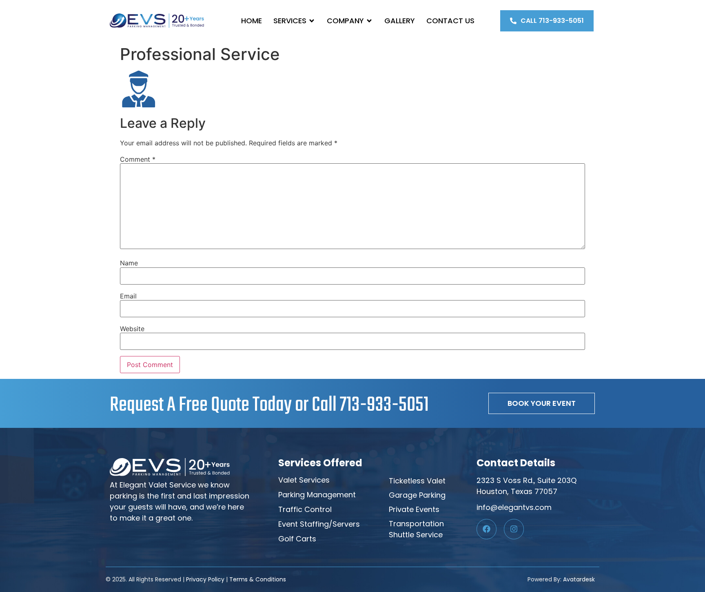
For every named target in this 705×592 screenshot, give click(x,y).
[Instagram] (514, 529)
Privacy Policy (205, 579)
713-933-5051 (384, 405)
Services (289, 21)
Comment (137, 159)
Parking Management (317, 495)
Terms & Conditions (257, 579)
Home (251, 21)
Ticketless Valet (417, 481)
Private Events (414, 509)
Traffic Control (305, 509)
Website (132, 328)
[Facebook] (487, 529)
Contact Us (450, 21)
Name (129, 263)
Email (128, 296)
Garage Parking (417, 495)
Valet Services (304, 480)
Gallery (399, 21)
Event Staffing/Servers (319, 524)
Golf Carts (297, 539)
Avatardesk (579, 579)
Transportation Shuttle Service (416, 529)
